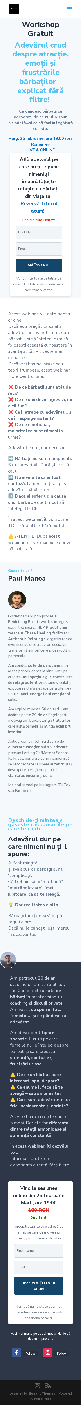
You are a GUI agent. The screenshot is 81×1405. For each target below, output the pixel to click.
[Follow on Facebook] (16, 1352)
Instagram (48, 785)
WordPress (43, 1399)
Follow (30, 1353)
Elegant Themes (41, 1393)
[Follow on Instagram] (47, 1352)
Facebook (23, 790)
